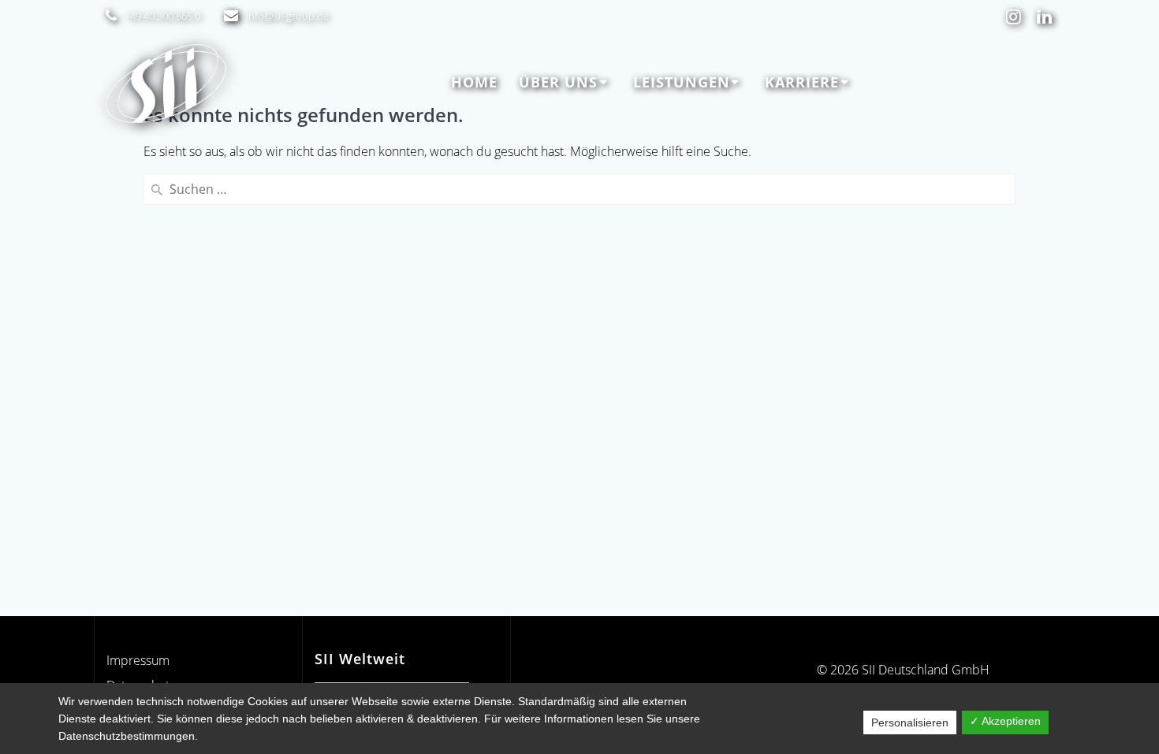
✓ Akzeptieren (1005, 721)
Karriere (802, 81)
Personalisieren (909, 722)
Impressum (138, 660)
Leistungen (681, 81)
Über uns (558, 81)
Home (474, 81)
